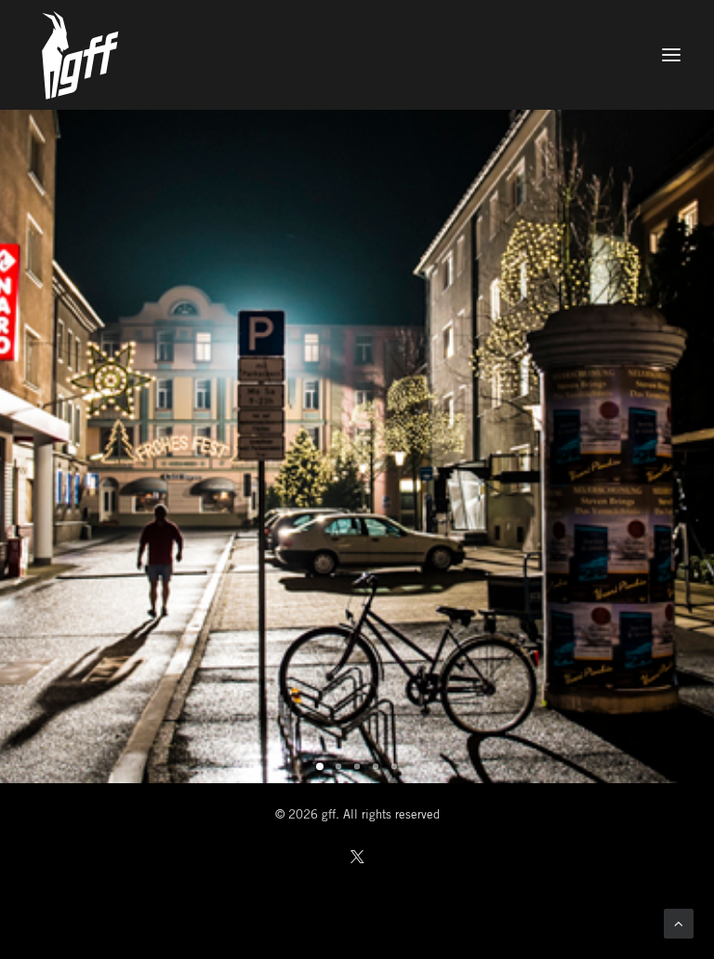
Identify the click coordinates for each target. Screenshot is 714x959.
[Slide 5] (394, 766)
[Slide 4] (375, 766)
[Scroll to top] (679, 923)
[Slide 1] (320, 766)
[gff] (357, 54)
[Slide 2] (338, 766)
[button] (671, 55)
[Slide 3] (357, 766)
